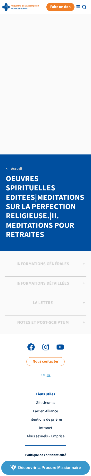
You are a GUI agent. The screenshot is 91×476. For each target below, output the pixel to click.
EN (43, 375)
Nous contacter (45, 361)
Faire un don (60, 6)
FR (48, 375)
